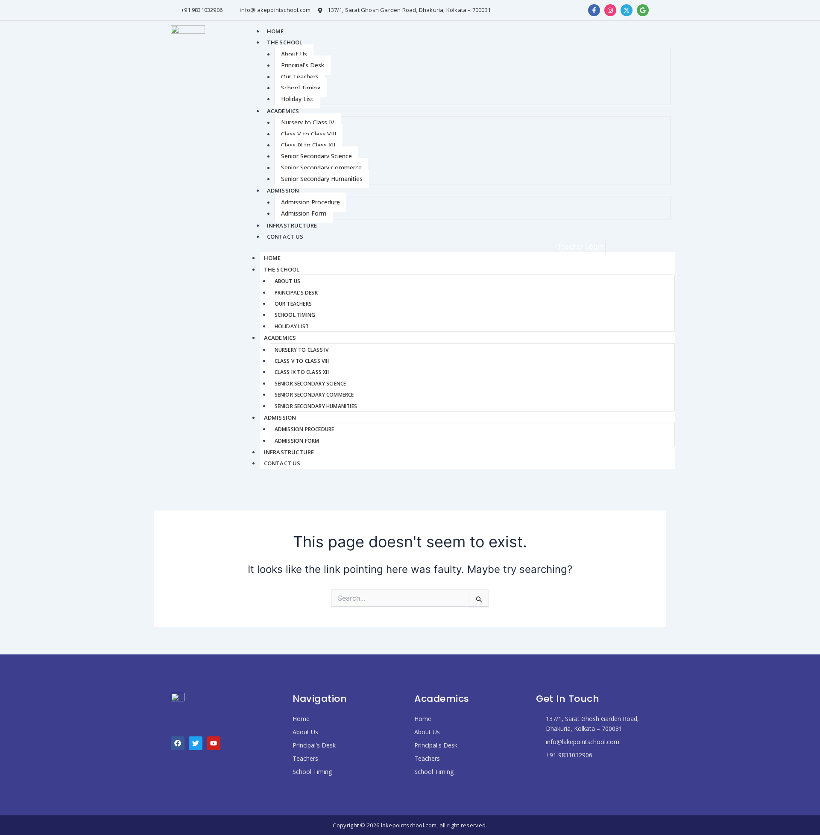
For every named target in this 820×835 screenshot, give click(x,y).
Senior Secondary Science (316, 156)
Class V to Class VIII (308, 134)
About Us (294, 54)
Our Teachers (300, 77)
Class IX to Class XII (308, 145)
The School (285, 42)
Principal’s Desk (302, 65)
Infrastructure (292, 225)
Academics (283, 111)
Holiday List (297, 99)
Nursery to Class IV (307, 122)
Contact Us (285, 236)
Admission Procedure (310, 202)
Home (275, 31)
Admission (283, 190)
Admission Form (303, 213)
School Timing (301, 88)
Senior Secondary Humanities (322, 179)
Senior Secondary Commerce (321, 167)
